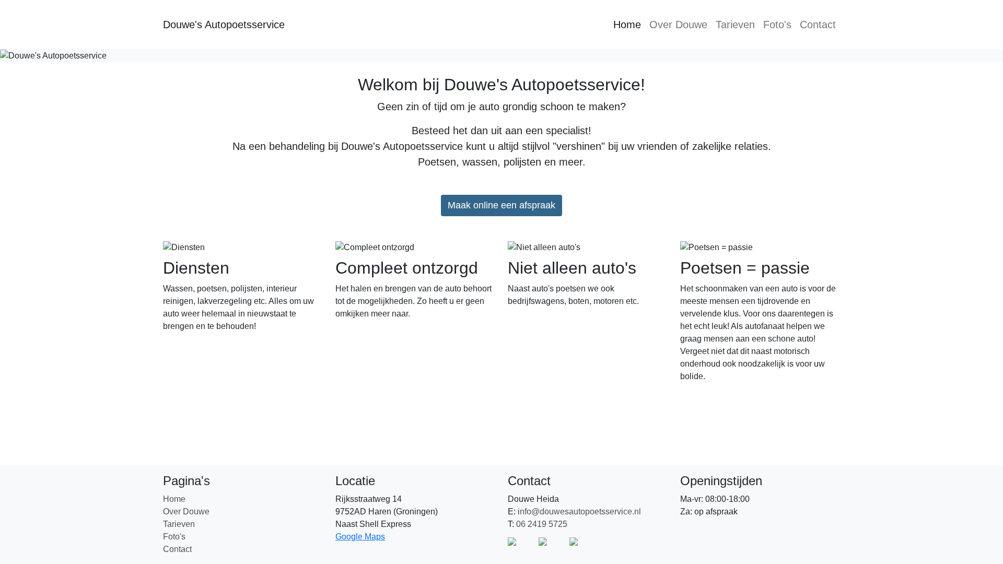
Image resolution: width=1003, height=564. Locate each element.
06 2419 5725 (541, 524)
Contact (818, 24)
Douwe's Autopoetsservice (224, 24)
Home (627, 24)
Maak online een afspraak (501, 205)
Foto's (777, 24)
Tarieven (735, 24)
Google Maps (360, 536)
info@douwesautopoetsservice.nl (579, 511)
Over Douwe (678, 24)
